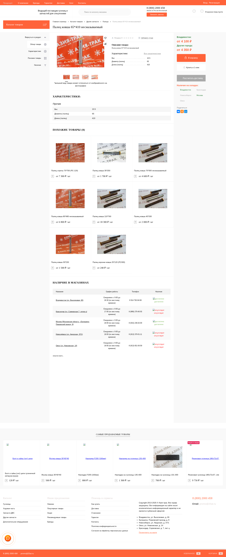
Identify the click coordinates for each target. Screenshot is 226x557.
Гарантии (48, 3)
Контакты (82, 3)
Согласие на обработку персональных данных (109, 531)
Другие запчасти (9, 517)
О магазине (95, 513)
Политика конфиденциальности (103, 526)
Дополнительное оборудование (15, 522)
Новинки (50, 504)
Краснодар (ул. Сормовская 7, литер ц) (71, 312)
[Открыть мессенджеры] (7, 538)
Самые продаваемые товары (113, 434)
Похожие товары (34, 58)
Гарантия (94, 517)
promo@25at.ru (208, 504)
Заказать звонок (157, 14)
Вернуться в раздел (33, 37)
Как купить (95, 504)
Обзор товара (35, 44)
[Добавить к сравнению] (105, 44)
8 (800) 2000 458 (156, 8)
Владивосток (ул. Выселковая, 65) (69, 300)
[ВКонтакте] (178, 111)
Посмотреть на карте (148, 532)
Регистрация (214, 3)
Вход (205, 3)
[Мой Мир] (185, 111)
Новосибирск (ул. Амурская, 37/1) (69, 334)
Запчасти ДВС (9, 513)
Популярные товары (55, 508)
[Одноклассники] (182, 111)
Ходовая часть (9, 508)
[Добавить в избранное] (105, 38)
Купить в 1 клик (192, 67)
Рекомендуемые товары (56, 517)
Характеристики (34, 51)
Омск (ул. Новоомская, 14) (66, 346)
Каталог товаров (14, 24)
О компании (23, 3)
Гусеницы (7, 504)
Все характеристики (152, 53)
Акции (49, 513)
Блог (71, 3)
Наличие (37, 65)
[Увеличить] (80, 51)
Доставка (61, 3)
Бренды (36, 3)
